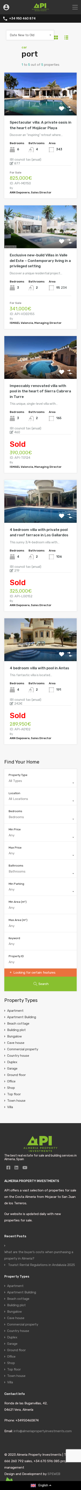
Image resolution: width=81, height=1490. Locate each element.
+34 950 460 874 (22, 18)
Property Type (18, 775)
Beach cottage (18, 1023)
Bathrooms (16, 865)
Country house (18, 1056)
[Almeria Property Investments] (40, 9)
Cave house (15, 1043)
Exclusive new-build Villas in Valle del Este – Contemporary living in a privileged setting (40, 260)
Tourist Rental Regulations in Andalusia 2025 (41, 1265)
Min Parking (16, 883)
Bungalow (14, 1036)
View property (40, 107)
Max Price (15, 847)
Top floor (14, 1094)
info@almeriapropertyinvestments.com (43, 1431)
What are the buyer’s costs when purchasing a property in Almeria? (38, 1255)
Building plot (16, 1030)
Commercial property (22, 1049)
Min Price (15, 829)
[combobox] (30, 35)
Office (11, 1081)
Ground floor (16, 1075)
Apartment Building (21, 1017)
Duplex (12, 1062)
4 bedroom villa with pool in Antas (39, 668)
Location (14, 793)
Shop (11, 1088)
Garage (12, 1068)
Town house (16, 1101)
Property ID (16, 956)
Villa (10, 1107)
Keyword (14, 938)
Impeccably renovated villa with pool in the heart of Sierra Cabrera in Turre (40, 391)
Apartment (15, 1011)
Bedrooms (15, 811)
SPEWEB (54, 1474)
